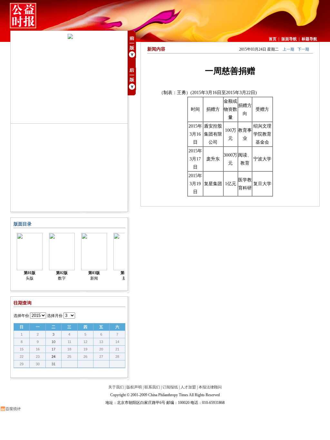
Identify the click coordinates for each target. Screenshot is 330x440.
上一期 (288, 49)
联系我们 (152, 387)
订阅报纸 (170, 387)
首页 (273, 39)
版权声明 (134, 387)
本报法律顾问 (210, 387)
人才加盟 (188, 387)
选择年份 (21, 315)
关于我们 (116, 387)
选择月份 (55, 315)
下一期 (303, 49)
